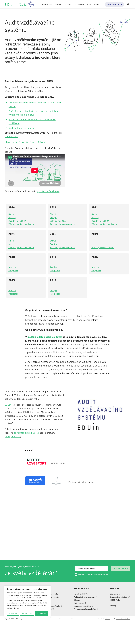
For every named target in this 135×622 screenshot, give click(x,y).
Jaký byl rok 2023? (58, 221)
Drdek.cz (107, 619)
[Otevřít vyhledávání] (128, 4)
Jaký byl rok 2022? (100, 221)
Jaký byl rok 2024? (17, 221)
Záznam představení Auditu (21, 224)
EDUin (8, 404)
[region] (27, 602)
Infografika (13, 270)
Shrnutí (11, 214)
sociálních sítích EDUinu (26, 432)
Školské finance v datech (21, 128)
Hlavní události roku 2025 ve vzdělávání (25, 142)
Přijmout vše (41, 613)
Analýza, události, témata (102, 247)
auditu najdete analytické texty (45, 336)
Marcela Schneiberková (123, 619)
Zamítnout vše (27, 613)
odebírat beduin (120, 569)
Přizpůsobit (13, 613)
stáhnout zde (11, 136)
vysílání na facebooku (48, 191)
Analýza (12, 267)
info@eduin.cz (12, 436)
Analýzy (12, 217)
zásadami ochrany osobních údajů (97, 574)
